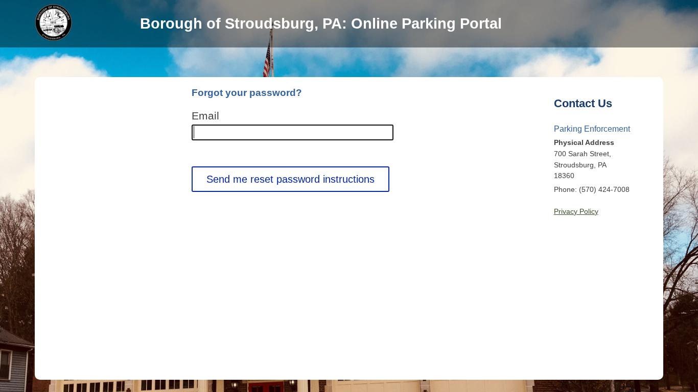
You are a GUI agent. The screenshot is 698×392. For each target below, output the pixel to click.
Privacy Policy (576, 211)
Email (205, 116)
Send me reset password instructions (290, 179)
